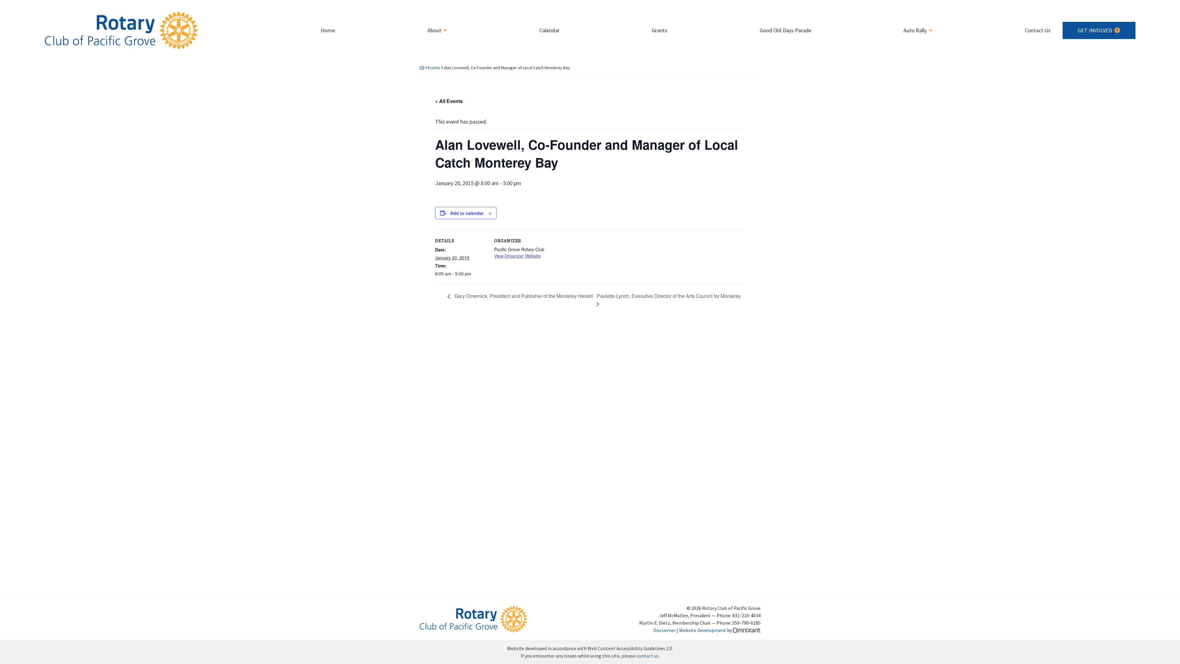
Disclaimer (664, 630)
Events (434, 67)
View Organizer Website (517, 256)
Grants (659, 30)
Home (328, 30)
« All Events (449, 101)
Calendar (549, 30)
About (434, 30)
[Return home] (421, 67)
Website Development (702, 630)
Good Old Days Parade (785, 30)
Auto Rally (915, 30)
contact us (647, 656)
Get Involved (1095, 30)
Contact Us (1038, 30)
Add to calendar (467, 213)
